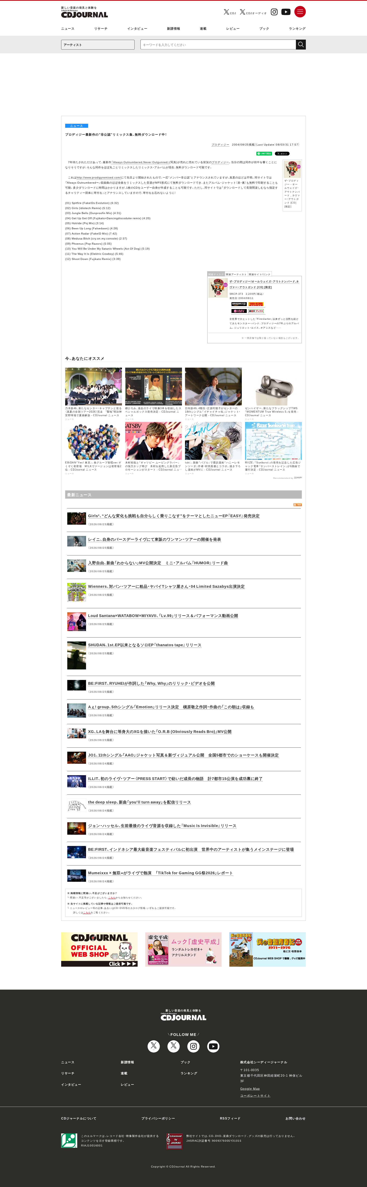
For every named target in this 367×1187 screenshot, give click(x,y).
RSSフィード (230, 1118)
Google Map (250, 1088)
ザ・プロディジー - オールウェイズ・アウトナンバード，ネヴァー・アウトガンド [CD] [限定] (292, 193)
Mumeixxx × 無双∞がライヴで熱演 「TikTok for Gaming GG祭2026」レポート (160, 872)
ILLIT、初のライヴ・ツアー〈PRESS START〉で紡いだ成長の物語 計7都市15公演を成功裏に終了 (175, 778)
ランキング (297, 28)
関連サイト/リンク (259, 274)
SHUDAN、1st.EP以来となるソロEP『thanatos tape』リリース (145, 644)
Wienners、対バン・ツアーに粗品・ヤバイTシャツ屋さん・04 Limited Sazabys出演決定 (166, 586)
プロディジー (221, 144)
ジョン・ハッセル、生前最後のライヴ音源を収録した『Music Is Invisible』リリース (162, 825)
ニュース (68, 28)
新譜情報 (173, 28)
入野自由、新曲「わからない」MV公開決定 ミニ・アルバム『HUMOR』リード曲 (158, 562)
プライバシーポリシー (158, 1118)
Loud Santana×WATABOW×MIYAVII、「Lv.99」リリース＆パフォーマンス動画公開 (163, 615)
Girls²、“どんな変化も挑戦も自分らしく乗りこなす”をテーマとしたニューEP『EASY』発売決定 (174, 515)
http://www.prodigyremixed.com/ (99, 177)
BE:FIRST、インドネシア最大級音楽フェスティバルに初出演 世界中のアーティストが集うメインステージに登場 (191, 849)
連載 (203, 28)
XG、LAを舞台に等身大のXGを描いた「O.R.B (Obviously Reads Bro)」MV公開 (160, 731)
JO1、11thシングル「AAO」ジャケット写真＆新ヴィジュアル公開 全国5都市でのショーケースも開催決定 (183, 755)
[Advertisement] (183, 87)
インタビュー (137, 28)
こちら (112, 897)
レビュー (233, 28)
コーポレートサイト (255, 1095)
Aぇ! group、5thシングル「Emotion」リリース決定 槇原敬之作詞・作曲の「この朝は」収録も (171, 706)
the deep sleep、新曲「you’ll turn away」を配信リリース (139, 802)
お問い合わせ (296, 1118)
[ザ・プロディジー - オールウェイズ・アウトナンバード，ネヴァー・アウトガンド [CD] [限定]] (292, 162)
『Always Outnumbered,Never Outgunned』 (140, 162)
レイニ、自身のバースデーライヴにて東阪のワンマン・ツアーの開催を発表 (154, 539)
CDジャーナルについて (79, 1118)
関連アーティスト (236, 274)
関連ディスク (216, 274)
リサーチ (101, 28)
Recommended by (283, 477)
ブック (264, 28)
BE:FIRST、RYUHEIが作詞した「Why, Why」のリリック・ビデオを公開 (151, 683)
